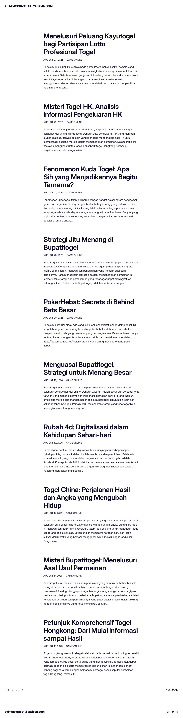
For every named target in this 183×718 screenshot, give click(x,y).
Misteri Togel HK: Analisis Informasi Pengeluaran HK (82, 110)
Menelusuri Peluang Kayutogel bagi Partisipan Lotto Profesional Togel (89, 44)
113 (21, 689)
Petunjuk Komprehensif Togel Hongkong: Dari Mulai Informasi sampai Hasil (90, 630)
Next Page (172, 689)
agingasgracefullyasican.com (28, 6)
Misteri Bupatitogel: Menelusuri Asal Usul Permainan (90, 564)
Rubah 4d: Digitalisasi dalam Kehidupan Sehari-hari (86, 431)
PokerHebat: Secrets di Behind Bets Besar (88, 306)
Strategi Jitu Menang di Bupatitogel (78, 243)
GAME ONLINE (74, 59)
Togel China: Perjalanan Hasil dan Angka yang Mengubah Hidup (86, 497)
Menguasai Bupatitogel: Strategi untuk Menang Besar (87, 368)
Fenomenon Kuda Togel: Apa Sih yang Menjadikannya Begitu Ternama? (90, 177)
